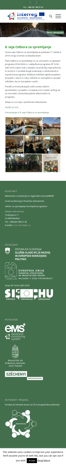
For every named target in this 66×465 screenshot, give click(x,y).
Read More (44, 460)
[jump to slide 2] (32, 29)
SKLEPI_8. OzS (11, 107)
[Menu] (56, 16)
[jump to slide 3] (34, 29)
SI (27, 2)
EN (40, 2)
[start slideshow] (25, 29)
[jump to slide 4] (36, 29)
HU (33, 2)
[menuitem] (27, 2)
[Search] (49, 16)
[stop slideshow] (40, 29)
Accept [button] (32, 460)
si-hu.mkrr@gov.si (21, 225)
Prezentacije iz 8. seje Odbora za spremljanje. (27, 112)
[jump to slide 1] (30, 29)
